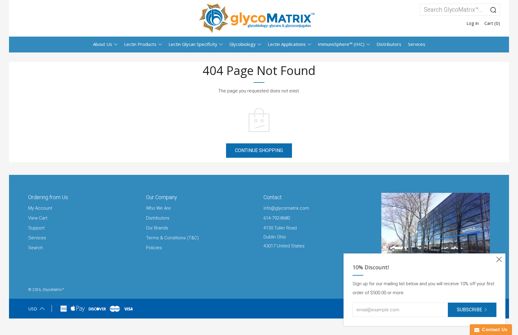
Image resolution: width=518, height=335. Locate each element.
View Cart (37, 218)
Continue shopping (259, 150)
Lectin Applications (287, 44)
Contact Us (493, 329)
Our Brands (157, 228)
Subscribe (469, 310)
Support (36, 228)
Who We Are (158, 208)
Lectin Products (140, 44)
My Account (40, 208)
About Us (102, 44)
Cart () (492, 23)
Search (35, 247)
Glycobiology (242, 44)
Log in (472, 23)
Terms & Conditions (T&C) (172, 238)
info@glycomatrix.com (286, 208)
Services (416, 44)
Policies (154, 247)
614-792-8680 (276, 218)
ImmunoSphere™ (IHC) (341, 44)
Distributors (389, 44)
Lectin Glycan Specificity (192, 44)
